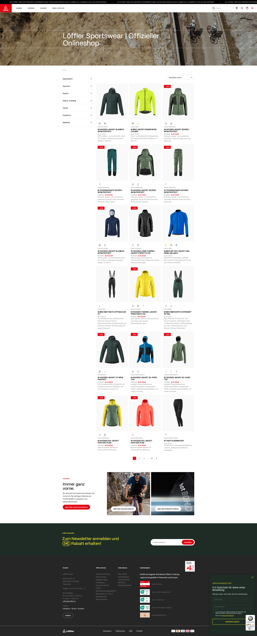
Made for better (157, 584)
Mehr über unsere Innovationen (76, 507)
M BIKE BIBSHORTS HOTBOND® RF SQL (177, 313)
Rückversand (101, 577)
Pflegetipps (100, 582)
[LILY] (171, 371)
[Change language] (252, 8)
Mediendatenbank (125, 585)
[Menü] (254, 616)
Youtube (81, 608)
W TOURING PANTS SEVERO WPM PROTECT (176, 191)
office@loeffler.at (69, 601)
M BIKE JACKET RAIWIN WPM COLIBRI (143, 130)
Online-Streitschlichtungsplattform (106, 589)
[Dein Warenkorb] (247, 8)
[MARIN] (171, 123)
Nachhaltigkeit (123, 577)
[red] (171, 245)
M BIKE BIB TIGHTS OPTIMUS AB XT (112, 313)
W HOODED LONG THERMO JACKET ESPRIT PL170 (143, 252)
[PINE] (166, 123)
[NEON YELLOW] (138, 123)
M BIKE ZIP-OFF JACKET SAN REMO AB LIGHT (176, 252)
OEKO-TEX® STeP (158, 600)
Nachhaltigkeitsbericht (159, 615)
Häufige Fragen (102, 579)
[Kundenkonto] (242, 8)
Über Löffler (122, 574)
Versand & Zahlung (103, 574)
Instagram (66, 608)
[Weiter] (156, 459)
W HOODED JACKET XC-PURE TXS (177, 378)
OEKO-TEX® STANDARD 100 (161, 592)
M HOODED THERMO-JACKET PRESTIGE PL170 (144, 313)
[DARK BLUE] (105, 245)
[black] (105, 123)
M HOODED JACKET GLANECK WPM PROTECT (111, 130)
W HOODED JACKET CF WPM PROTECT (110, 378)
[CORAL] (133, 435)
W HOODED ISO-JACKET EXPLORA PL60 (141, 442)
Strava (74, 608)
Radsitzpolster (101, 596)
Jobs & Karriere (124, 579)
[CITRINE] (143, 306)
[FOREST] (100, 123)
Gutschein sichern (232, 622)
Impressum (107, 631)
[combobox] (222, 8)
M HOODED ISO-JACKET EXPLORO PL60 (108, 442)
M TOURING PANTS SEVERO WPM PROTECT (110, 191)
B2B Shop (121, 582)
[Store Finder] (236, 8)
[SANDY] (138, 184)
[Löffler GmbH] (6, 8)
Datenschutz (120, 631)
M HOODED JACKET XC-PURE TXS (144, 378)
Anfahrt (68, 615)
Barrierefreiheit (101, 599)
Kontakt (139, 631)
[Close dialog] (252, 577)
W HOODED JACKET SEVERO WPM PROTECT (143, 191)
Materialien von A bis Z (104, 593)
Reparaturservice (102, 585)
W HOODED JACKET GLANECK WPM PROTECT (111, 252)
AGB (130, 631)
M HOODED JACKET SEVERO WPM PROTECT (176, 130)
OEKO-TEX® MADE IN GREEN (161, 607)
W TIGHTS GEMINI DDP (174, 441)
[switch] (250, 628)
